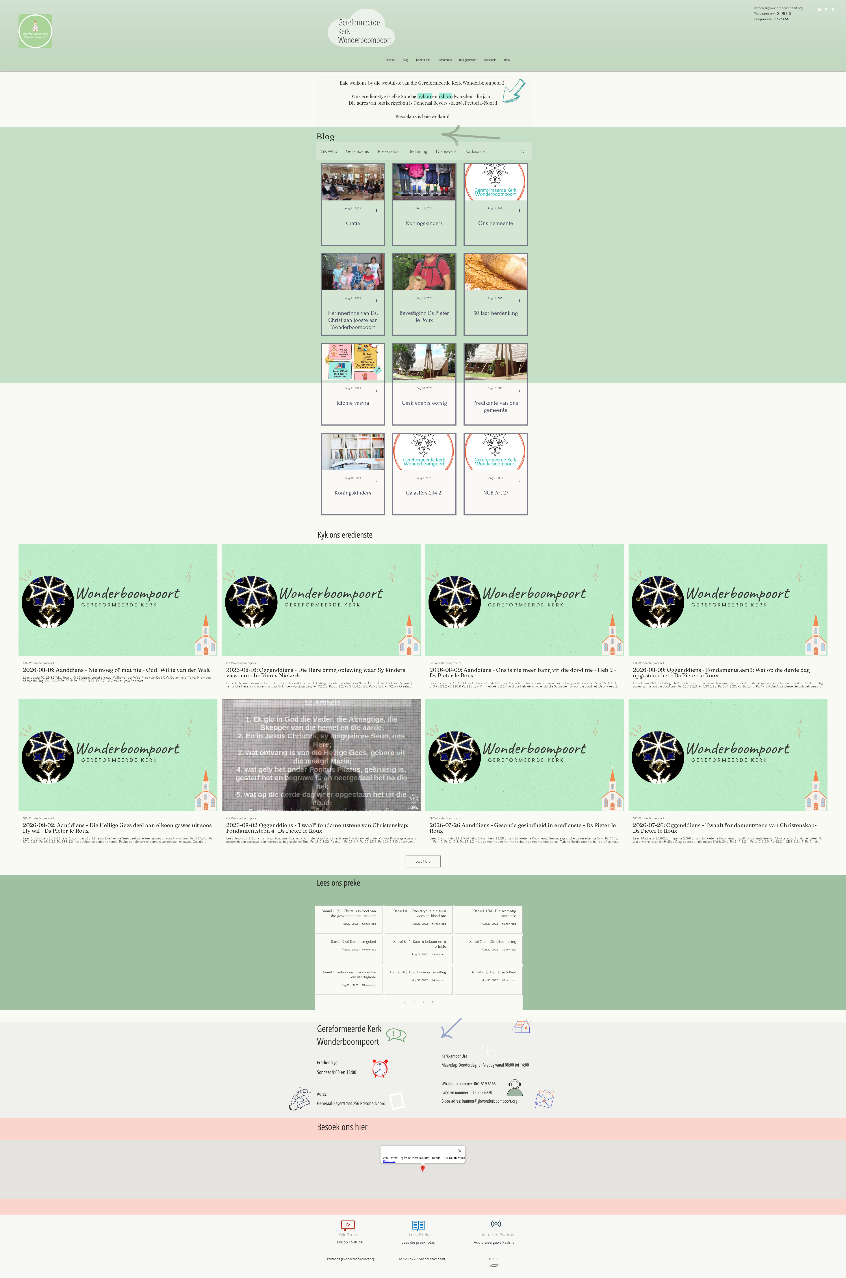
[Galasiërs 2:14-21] (424, 452)
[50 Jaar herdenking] (496, 272)
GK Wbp (329, 151)
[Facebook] (833, 9)
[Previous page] (405, 1002)
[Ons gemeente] (496, 182)
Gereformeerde (360, 22)
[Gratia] (353, 182)
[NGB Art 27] (496, 452)
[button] (522, 151)
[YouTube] (819, 9)
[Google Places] (826, 9)
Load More (423, 861)
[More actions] (378, 210)
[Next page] (433, 1002)
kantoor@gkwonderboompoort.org (778, 8)
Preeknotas (388, 151)
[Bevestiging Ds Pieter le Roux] (424, 272)
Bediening (417, 151)
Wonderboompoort (364, 39)
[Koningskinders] (424, 182)
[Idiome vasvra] (353, 362)
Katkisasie (475, 151)
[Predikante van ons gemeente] (496, 362)
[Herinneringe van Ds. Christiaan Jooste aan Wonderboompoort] (353, 272)
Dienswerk (446, 151)
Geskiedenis (357, 151)
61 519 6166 (486, 1083)
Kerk (344, 31)
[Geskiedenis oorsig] (424, 362)
